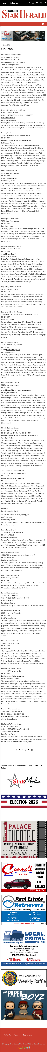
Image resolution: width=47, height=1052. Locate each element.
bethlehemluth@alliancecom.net (12, 676)
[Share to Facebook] (16, 750)
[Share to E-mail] (28, 750)
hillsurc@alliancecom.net (10, 731)
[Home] (24, 14)
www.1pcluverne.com (25, 390)
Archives (17, 1035)
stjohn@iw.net (11, 435)
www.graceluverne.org (9, 178)
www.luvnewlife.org (22, 716)
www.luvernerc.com (8, 118)
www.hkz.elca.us (7, 600)
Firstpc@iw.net (11, 390)
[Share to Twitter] (19, 750)
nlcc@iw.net (10, 716)
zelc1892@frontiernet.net (15, 478)
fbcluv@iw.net (11, 140)
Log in (5, 3)
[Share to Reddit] (25, 750)
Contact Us (7, 1035)
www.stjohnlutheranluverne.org (28, 435)
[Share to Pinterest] (22, 750)
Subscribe (14, 3)
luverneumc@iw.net (13, 350)
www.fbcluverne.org (24, 140)
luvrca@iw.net (11, 254)
